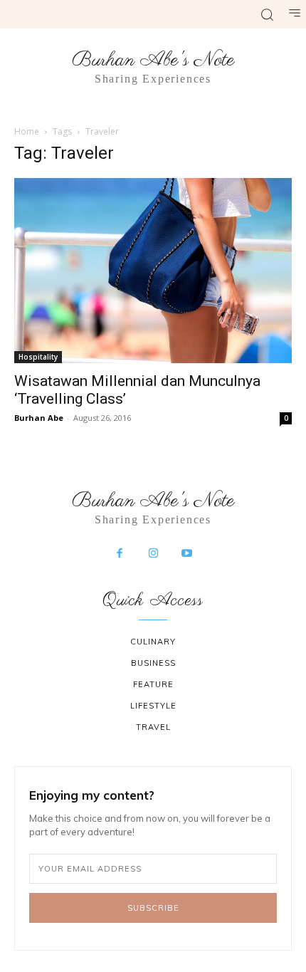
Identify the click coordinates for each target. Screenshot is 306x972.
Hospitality (38, 357)
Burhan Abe (38, 417)
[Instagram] (153, 554)
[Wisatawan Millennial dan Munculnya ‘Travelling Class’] (153, 270)
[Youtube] (187, 554)
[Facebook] (119, 554)
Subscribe (153, 908)
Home (26, 131)
